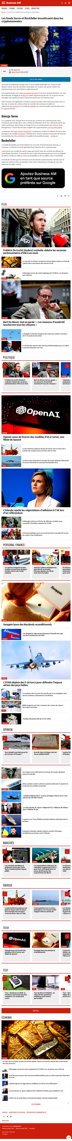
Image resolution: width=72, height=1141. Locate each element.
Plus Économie (51, 1103)
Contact (5, 1112)
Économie (12, 8)
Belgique (4, 8)
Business (4, 433)
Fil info (27, 8)
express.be (17, 70)
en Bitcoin (54, 136)
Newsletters (35, 8)
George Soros (14, 106)
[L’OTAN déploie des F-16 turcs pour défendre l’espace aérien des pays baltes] (36, 642)
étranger (4, 639)
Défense (4, 278)
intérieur (6, 564)
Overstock (21, 134)
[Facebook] (3, 1116)
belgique (64, 748)
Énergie (4, 454)
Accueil (3, 12)
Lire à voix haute (36, 79)
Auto (3, 711)
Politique (20, 8)
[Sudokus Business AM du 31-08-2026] (11, 714)
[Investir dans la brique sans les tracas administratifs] (45, 735)
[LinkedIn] (10, 1116)
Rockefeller (32, 106)
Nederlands (5, 1120)
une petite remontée (30, 93)
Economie (35, 904)
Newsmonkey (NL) (8, 1128)
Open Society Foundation (23, 131)
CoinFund (5, 151)
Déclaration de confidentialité (36, 1112)
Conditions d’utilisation (17, 1112)
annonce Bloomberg (55, 127)
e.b (4, 71)
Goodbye (32, 1128)
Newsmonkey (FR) (21, 1128)
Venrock (24, 153)
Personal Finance (37, 564)
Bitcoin (25, 95)
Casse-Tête (5, 723)
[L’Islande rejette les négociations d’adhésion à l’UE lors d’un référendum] (36, 469)
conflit (4, 351)
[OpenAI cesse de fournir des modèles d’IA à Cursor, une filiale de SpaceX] (36, 396)
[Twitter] (7, 1116)
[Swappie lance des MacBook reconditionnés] (36, 584)
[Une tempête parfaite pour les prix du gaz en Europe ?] (16, 735)
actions (6, 862)
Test (5, 989)
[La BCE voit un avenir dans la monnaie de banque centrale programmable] (5, 1096)
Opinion (35, 748)
